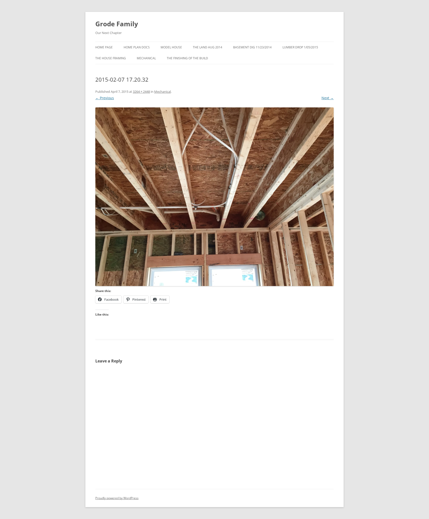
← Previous (104, 98)
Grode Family (116, 23)
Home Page (104, 47)
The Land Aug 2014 (207, 47)
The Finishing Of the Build (187, 58)
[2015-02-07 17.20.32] (214, 196)
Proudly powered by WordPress (117, 498)
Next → (328, 98)
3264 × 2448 (141, 91)
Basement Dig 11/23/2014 (252, 47)
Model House (171, 47)
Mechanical (146, 58)
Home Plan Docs (137, 47)
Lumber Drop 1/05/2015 (300, 47)
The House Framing (110, 58)
